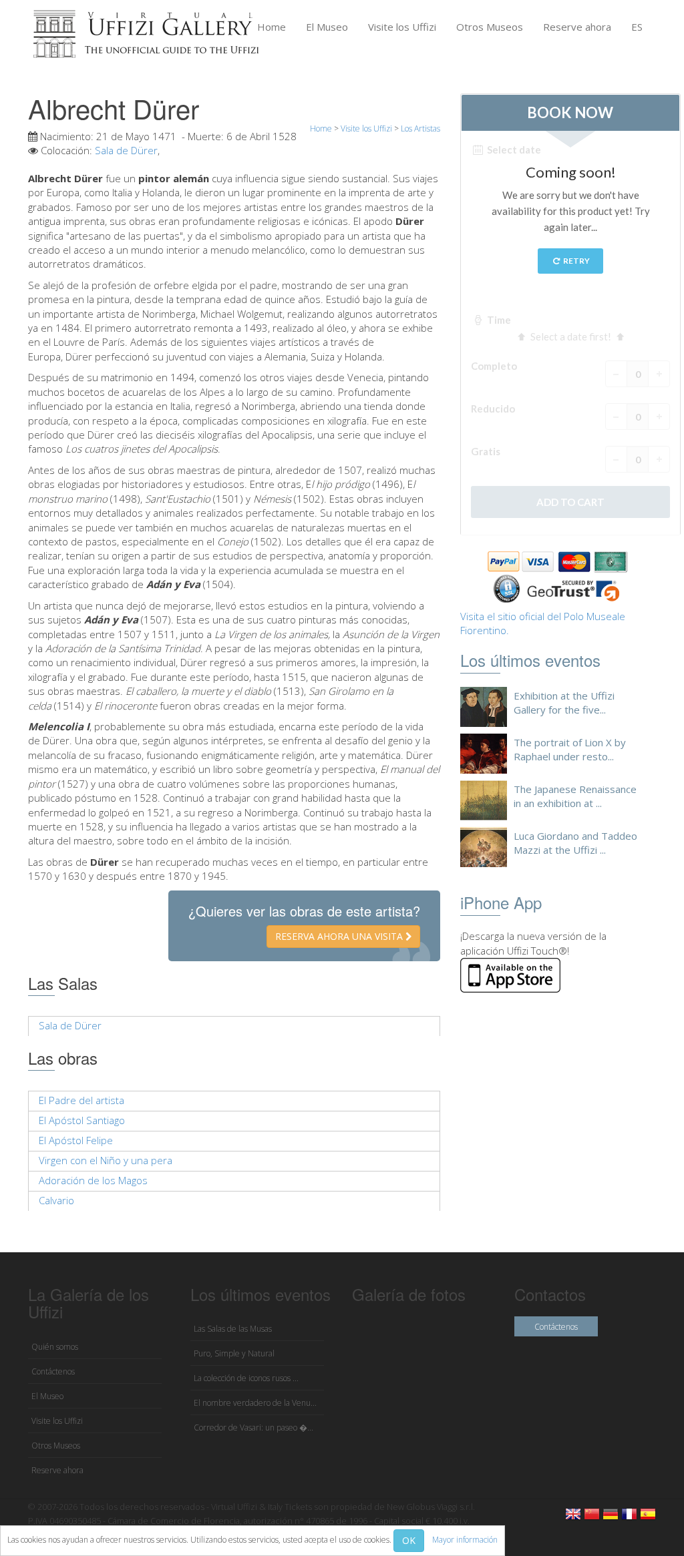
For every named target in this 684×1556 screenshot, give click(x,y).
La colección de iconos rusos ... (246, 1378)
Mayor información (465, 1539)
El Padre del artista (81, 1100)
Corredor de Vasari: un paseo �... (253, 1427)
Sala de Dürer (126, 150)
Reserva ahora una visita (340, 936)
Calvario (56, 1200)
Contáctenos (53, 1371)
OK (408, 1540)
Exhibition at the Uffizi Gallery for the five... (564, 702)
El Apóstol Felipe (76, 1140)
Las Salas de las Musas (233, 1328)
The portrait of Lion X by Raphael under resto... (570, 749)
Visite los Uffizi (402, 26)
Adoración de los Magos (93, 1180)
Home (271, 26)
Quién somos (54, 1346)
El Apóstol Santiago (82, 1120)
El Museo (327, 26)
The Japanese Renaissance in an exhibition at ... (575, 796)
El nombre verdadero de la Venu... (255, 1402)
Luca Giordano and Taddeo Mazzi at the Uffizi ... (575, 842)
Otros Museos (489, 26)
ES (637, 26)
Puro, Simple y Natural (234, 1353)
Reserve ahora (577, 26)
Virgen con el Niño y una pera (105, 1160)
